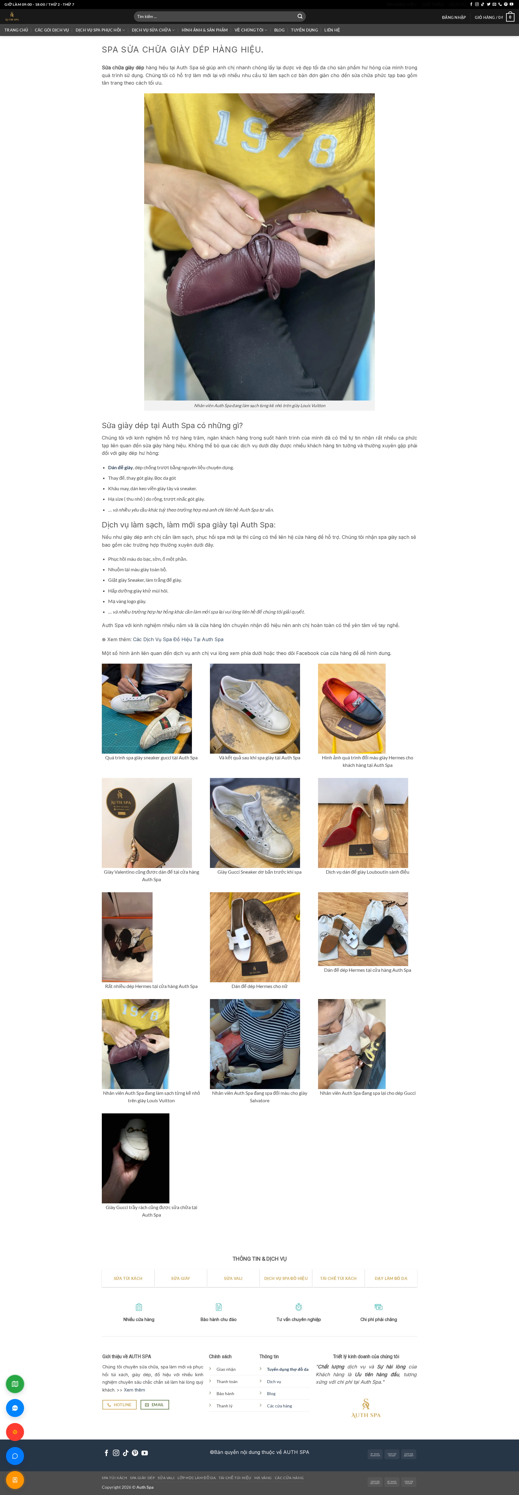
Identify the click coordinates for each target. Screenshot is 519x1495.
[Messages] (15, 1456)
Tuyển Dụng (304, 30)
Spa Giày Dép (142, 1477)
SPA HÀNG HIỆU (401, 4)
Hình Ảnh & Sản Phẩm (205, 30)
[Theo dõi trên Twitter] (488, 4)
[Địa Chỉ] (15, 1384)
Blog (279, 30)
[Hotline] (15, 1432)
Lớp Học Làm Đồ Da (197, 1477)
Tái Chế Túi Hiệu (235, 1477)
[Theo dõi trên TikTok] (482, 4)
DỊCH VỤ (457, 4)
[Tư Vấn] (15, 1480)
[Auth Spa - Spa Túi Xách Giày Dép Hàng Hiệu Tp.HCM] (65, 16)
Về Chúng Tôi (249, 30)
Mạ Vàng (263, 1477)
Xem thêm (134, 1389)
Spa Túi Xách (114, 1477)
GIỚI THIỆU (433, 4)
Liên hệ (332, 30)
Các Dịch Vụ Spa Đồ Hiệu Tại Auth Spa (178, 639)
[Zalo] (15, 1408)
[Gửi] (300, 16)
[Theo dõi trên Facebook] (471, 4)
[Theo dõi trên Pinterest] (506, 4)
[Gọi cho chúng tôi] (500, 4)
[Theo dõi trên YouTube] (511, 4)
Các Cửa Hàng (289, 1477)
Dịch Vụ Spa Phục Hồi (98, 30)
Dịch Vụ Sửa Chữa (151, 30)
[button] (454, 17)
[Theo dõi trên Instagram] (477, 4)
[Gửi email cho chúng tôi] (494, 4)
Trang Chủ (16, 30)
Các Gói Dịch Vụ (52, 30)
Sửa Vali (166, 1477)
